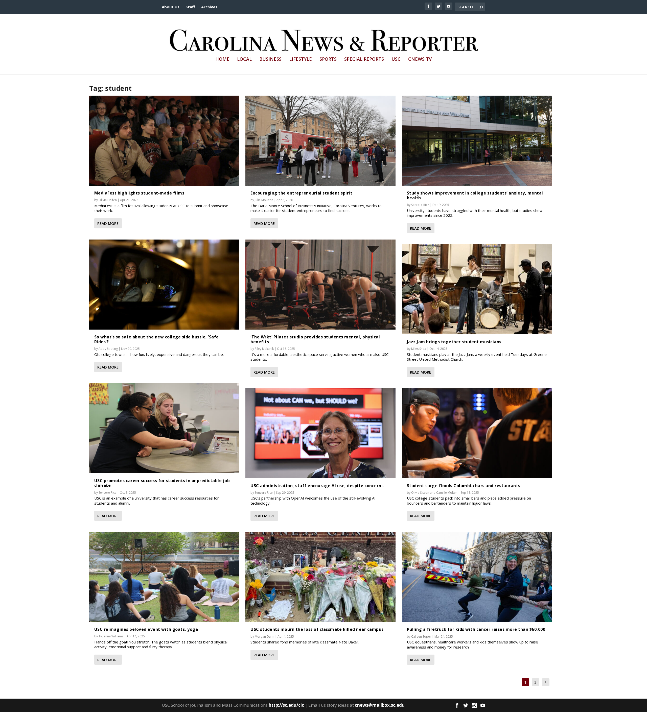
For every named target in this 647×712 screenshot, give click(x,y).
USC (396, 59)
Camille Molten (446, 492)
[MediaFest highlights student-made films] (164, 141)
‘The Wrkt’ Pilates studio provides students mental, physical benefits (315, 339)
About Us (170, 6)
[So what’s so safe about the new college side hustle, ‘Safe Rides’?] (164, 285)
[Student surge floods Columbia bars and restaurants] (477, 433)
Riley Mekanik (264, 349)
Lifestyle (300, 59)
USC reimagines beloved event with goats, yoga (146, 629)
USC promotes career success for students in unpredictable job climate (162, 483)
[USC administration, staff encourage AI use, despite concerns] (320, 433)
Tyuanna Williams (111, 636)
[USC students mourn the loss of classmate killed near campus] (320, 577)
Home (222, 59)
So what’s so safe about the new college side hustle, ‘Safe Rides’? (156, 339)
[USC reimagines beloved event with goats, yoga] (164, 577)
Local (244, 59)
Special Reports (364, 59)
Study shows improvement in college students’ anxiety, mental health (475, 195)
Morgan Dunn (264, 636)
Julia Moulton (264, 200)
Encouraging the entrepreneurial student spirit (301, 193)
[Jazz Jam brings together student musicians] (477, 289)
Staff (190, 6)
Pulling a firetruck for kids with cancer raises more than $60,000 (476, 629)
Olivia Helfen (108, 200)
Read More (108, 223)
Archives (209, 6)
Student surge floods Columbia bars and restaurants (463, 485)
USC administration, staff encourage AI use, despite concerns (316, 485)
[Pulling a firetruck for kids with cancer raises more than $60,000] (477, 577)
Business (270, 59)
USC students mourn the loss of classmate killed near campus (317, 629)
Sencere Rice (108, 492)
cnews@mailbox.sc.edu (380, 705)
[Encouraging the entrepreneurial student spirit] (320, 141)
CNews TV (420, 59)
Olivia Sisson (420, 492)
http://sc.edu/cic (286, 705)
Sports (328, 59)
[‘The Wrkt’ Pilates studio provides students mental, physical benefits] (320, 285)
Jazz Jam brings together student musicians (454, 341)
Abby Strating (108, 349)
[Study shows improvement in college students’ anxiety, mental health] (477, 141)
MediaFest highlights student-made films (139, 193)
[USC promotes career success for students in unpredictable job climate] (164, 428)
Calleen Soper (421, 636)
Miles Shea (418, 349)
